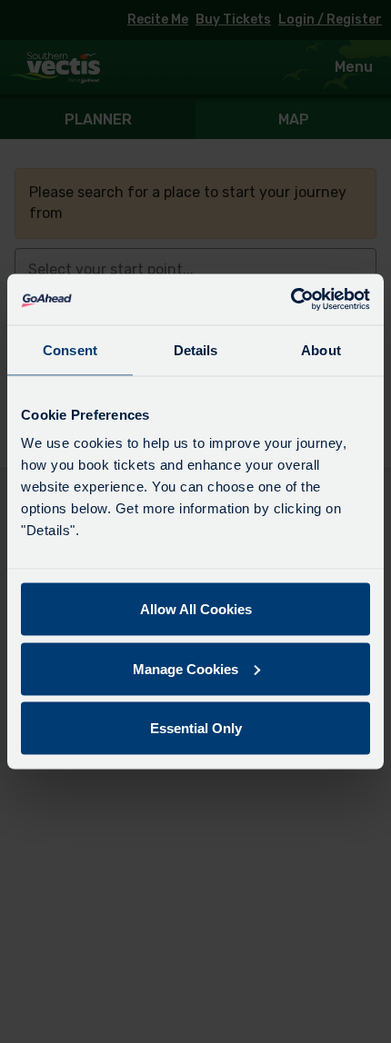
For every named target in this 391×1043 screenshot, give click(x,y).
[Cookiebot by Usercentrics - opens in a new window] (290, 300)
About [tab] (321, 349)
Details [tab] (196, 349)
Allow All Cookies (196, 609)
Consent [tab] (70, 349)
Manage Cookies (185, 668)
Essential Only (196, 728)
